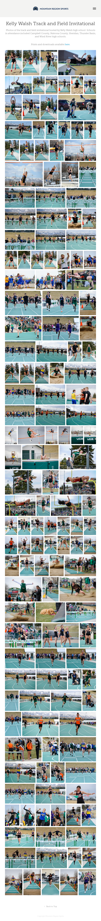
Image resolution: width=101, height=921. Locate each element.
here (67, 44)
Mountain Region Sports (54, 916)
